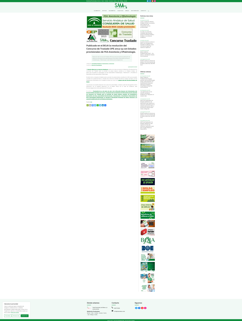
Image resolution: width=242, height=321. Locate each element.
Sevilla (125, 1)
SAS (91, 102)
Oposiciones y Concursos (108, 63)
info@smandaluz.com (119, 311)
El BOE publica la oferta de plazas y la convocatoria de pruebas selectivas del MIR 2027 (147, 63)
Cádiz (102, 1)
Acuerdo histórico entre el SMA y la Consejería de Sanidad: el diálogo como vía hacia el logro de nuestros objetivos (147, 44)
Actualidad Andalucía (97, 63)
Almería (99, 1)
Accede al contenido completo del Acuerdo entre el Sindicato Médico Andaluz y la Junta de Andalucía (147, 34)
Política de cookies (15, 312)
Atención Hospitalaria (97, 65)
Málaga (121, 1)
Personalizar (7, 315)
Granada (111, 1)
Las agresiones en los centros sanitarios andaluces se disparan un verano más (147, 94)
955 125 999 (117, 308)
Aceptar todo (25, 315)
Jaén (118, 1)
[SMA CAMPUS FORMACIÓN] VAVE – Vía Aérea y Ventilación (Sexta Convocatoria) (147, 54)
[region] (16, 310)
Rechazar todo (16, 315)
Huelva (115, 1)
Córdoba (106, 1)
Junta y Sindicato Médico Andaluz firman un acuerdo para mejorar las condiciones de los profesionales (147, 24)
